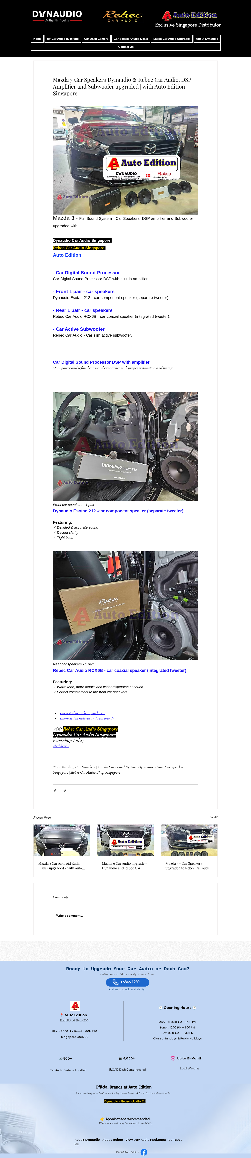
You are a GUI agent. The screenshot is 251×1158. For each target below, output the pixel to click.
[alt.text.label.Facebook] (143, 1152)
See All (214, 817)
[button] (63, 39)
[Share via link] (64, 791)
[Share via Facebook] (55, 791)
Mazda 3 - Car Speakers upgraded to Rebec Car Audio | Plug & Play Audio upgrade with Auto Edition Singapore (189, 865)
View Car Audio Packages (146, 1140)
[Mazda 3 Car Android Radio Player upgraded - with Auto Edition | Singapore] (62, 840)
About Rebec (112, 1140)
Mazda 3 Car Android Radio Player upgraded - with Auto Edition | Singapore (60, 865)
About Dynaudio (87, 1140)
